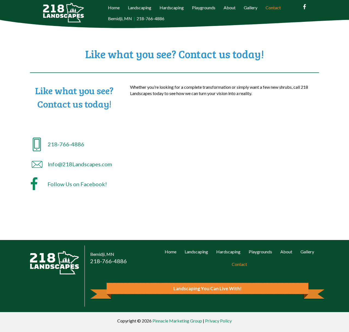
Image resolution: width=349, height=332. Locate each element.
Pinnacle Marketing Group (177, 320)
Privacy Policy (218, 320)
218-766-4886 (150, 18)
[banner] (207, 288)
